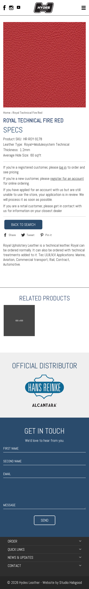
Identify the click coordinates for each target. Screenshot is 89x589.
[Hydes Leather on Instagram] (11, 8)
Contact (14, 565)
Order (12, 541)
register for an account (67, 178)
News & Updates (20, 557)
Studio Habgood (70, 582)
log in (63, 167)
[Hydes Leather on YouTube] (18, 8)
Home (6, 113)
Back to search (23, 224)
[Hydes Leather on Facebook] (4, 7)
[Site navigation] (83, 7)
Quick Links (16, 549)
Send (44, 520)
